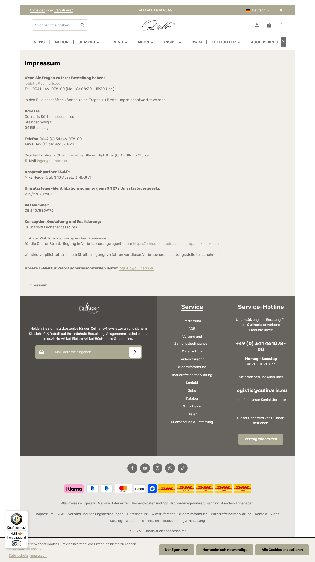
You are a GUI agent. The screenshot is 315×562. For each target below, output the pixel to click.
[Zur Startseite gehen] (157, 25)
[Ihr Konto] (256, 25)
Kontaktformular (273, 400)
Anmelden (37, 10)
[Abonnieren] (135, 352)
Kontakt (192, 383)
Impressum (192, 321)
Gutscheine (192, 406)
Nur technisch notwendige (225, 550)
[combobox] (55, 25)
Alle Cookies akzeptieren (282, 550)
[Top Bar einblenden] (280, 25)
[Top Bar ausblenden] (280, 10)
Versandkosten (143, 503)
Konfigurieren (176, 550)
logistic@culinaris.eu (42, 83)
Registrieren (63, 10)
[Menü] (25, 513)
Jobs (192, 391)
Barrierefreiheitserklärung (192, 375)
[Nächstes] (283, 42)
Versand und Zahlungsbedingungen (191, 340)
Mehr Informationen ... (25, 549)
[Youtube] (145, 468)
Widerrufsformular (192, 367)
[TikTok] (183, 468)
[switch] (16, 543)
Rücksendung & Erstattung (192, 422)
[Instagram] (157, 468)
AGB (192, 329)
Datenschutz (192, 351)
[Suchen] (83, 25)
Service (192, 306)
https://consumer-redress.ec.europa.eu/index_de (176, 243)
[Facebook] (132, 468)
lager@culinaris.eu (52, 161)
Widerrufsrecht (192, 359)
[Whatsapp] (170, 468)
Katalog (192, 398)
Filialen (192, 414)
